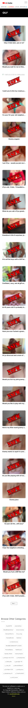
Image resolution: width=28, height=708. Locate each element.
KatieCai (19, 638)
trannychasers (19, 653)
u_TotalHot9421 (19, 673)
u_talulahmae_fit (7, 673)
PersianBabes (9, 649)
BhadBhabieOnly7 (8, 630)
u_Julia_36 (7, 665)
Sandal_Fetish (8, 653)
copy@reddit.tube (14, 694)
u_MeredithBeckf (18, 665)
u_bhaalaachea (20, 657)
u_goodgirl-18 (18, 661)
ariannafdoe (18, 626)
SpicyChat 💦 (23, 6)
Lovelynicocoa (14, 642)
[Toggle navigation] (26, 2)
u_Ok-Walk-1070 (8, 669)
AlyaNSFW (9, 626)
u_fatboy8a (8, 661)
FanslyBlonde (10, 638)
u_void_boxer (14, 677)
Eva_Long (19, 634)
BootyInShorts (10, 634)
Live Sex (17, 6)
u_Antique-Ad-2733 (8, 657)
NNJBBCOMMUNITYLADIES (14, 645)
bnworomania (20, 630)
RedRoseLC (19, 649)
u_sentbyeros (19, 669)
